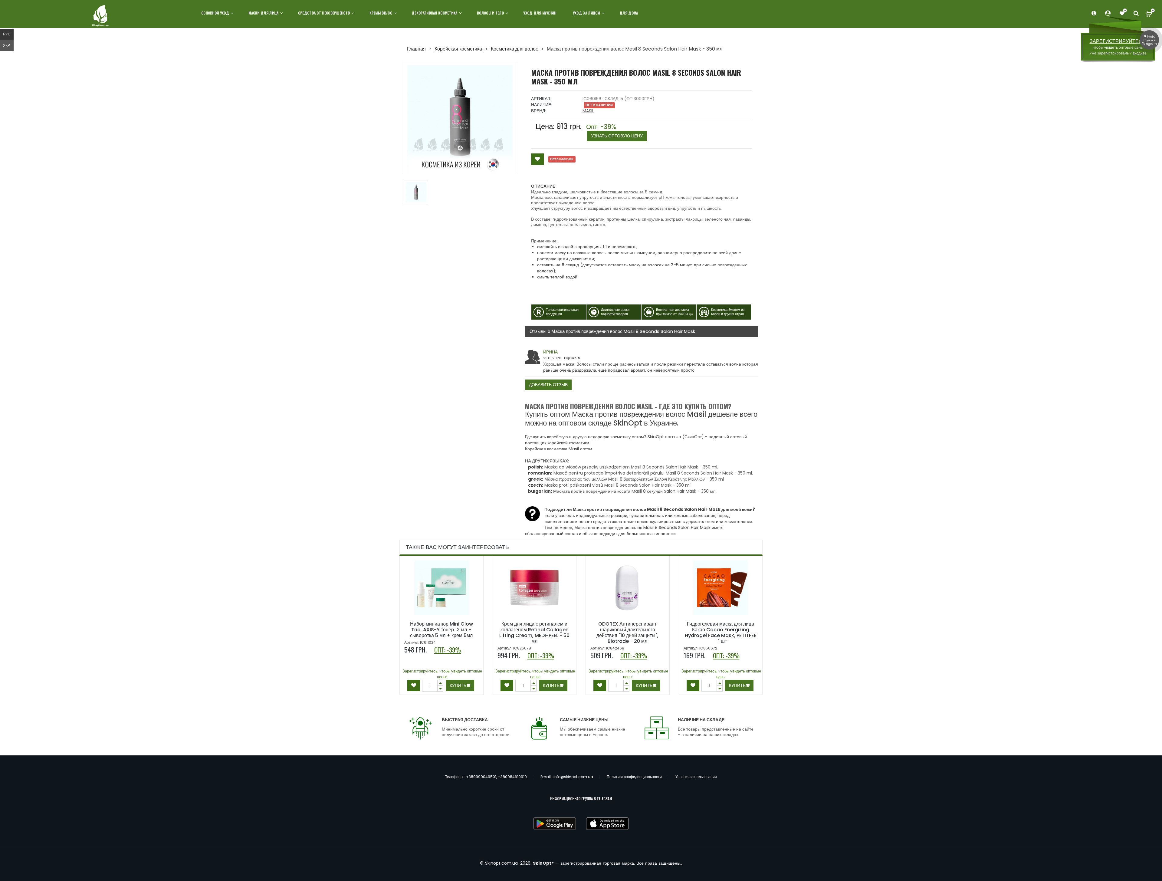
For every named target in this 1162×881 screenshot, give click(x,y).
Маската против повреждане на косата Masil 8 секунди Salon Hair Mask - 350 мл (634, 491)
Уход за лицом (586, 13)
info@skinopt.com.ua (573, 776)
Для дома (628, 13)
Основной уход (215, 13)
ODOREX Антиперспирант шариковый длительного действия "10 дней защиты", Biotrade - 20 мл (627, 632)
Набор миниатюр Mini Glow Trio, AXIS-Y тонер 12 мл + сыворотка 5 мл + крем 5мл (441, 629)
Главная (416, 48)
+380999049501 (481, 776)
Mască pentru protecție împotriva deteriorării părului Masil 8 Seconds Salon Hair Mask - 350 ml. (653, 473)
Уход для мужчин (539, 13)
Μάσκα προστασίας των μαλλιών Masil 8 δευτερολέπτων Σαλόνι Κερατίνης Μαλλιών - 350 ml (634, 479)
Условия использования (696, 776)
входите (1140, 53)
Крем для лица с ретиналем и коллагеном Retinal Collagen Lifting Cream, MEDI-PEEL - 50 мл (534, 632)
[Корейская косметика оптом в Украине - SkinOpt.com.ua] (101, 16)
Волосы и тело (490, 13)
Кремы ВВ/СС (380, 13)
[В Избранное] (537, 159)
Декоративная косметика (435, 13)
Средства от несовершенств (324, 13)
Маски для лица (263, 13)
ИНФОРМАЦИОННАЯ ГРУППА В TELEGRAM (581, 798)
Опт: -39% (614, 131)
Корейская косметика (458, 48)
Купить (458, 685)
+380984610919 (512, 776)
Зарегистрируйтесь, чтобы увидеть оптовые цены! (442, 674)
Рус (7, 34)
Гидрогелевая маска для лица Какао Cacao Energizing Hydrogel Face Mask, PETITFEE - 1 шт (720, 632)
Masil (588, 111)
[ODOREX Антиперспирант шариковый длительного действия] (627, 587)
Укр (6, 45)
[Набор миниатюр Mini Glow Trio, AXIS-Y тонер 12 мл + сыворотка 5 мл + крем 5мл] (441, 587)
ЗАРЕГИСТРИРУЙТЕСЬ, (1118, 41)
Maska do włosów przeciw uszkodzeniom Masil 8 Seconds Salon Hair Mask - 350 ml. (631, 467)
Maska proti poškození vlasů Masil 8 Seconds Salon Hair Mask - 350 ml (617, 485)
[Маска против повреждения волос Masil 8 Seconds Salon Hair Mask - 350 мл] (460, 118)
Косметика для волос (514, 48)
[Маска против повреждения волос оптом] (416, 192)
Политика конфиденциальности (634, 776)
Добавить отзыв (548, 385)
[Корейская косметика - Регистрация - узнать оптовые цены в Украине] (1122, 13)
